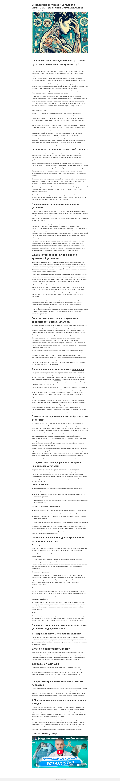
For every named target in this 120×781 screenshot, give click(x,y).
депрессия (78, 369)
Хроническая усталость (51, 433)
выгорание (57, 522)
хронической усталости (45, 71)
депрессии (63, 400)
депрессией (36, 438)
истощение (57, 380)
